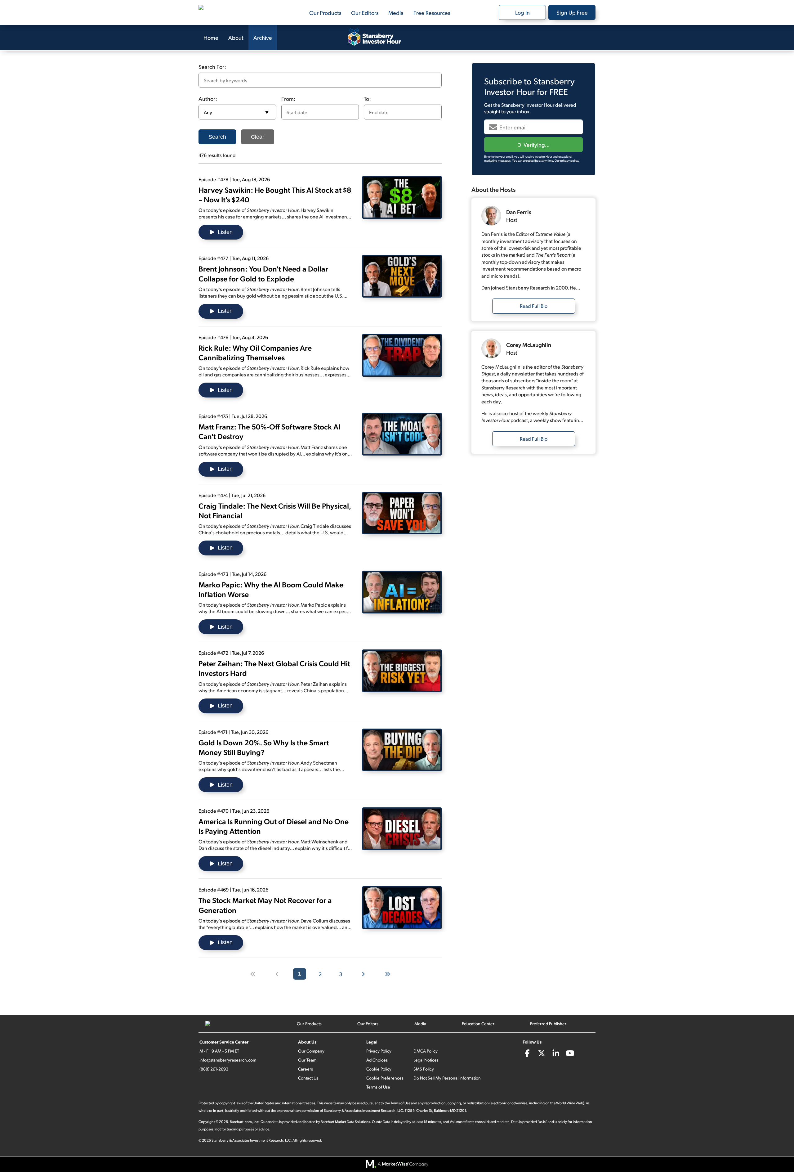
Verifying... (537, 144)
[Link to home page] (229, 12)
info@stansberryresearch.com (227, 1059)
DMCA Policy (425, 1050)
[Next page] (363, 974)
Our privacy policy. (567, 160)
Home (210, 37)
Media (396, 12)
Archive (262, 37)
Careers (305, 1068)
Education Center (478, 1023)
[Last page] (387, 974)
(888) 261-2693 (213, 1068)
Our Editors (364, 12)
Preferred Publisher (548, 1023)
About (235, 37)
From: (288, 98)
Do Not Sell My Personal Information (447, 1077)
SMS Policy (423, 1068)
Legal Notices (426, 1059)
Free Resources (431, 12)
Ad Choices (377, 1059)
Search (217, 137)
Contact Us (308, 1077)
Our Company (311, 1050)
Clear (257, 137)
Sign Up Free (572, 12)
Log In (522, 12)
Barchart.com (241, 1121)
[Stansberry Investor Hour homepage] (374, 37)
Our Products (325, 12)
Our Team (307, 1059)
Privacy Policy (378, 1050)
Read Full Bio (533, 306)
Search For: (212, 66)
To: (367, 98)
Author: (207, 98)
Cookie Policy (378, 1068)
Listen (225, 232)
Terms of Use (378, 1086)
